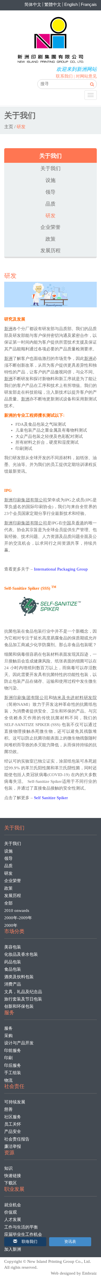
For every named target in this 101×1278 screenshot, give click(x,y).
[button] (25, 1241)
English (71, 4)
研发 (50, 215)
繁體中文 (52, 4)
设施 (50, 180)
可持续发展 (14, 1102)
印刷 (8, 1058)
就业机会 (12, 1205)
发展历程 (50, 250)
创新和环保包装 (19, 1006)
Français (89, 4)
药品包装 (12, 962)
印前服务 (12, 1050)
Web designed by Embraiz (74, 1273)
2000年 (10, 925)
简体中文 (32, 4)
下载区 (10, 1183)
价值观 (10, 1212)
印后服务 (12, 1065)
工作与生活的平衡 (21, 1227)
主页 (8, 126)
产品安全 (12, 1131)
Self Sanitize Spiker (51, 797)
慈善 (8, 1109)
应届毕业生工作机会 (23, 1234)
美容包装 (12, 947)
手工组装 (12, 1072)
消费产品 (12, 984)
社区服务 (12, 1117)
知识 (8, 1168)
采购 (8, 1035)
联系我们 (64, 76)
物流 (8, 1080)
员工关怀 (12, 1124)
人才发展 (12, 1219)
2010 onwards (16, 910)
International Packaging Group (61, 569)
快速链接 (12, 1175)
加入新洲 (12, 1249)
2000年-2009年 (18, 918)
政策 (50, 239)
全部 (8, 903)
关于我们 (50, 168)
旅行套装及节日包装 (23, 999)
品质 (50, 204)
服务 (8, 1028)
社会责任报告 (16, 1139)
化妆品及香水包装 (21, 954)
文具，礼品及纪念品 (23, 992)
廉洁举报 (12, 1146)
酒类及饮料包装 (19, 977)
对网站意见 (86, 76)
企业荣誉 (50, 227)
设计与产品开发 (19, 1043)
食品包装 (12, 969)
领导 (50, 192)
